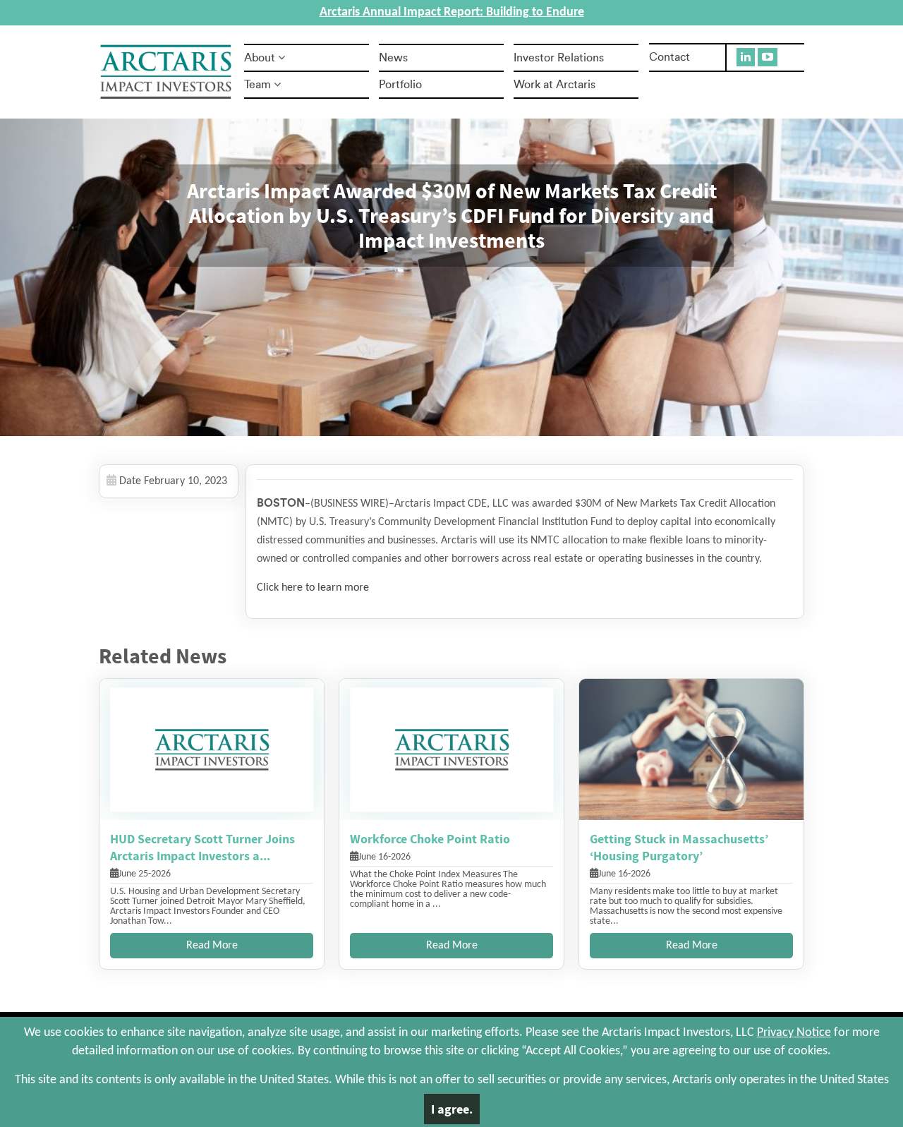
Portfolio (400, 84)
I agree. (452, 1109)
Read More (212, 945)
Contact (669, 57)
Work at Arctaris (554, 84)
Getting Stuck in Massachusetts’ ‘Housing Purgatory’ (679, 847)
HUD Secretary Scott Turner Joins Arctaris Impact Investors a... (202, 847)
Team (257, 84)
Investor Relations (559, 58)
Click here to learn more (313, 587)
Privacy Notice (794, 1032)
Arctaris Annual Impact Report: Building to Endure (452, 12)
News (393, 58)
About (259, 58)
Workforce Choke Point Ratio (430, 839)
